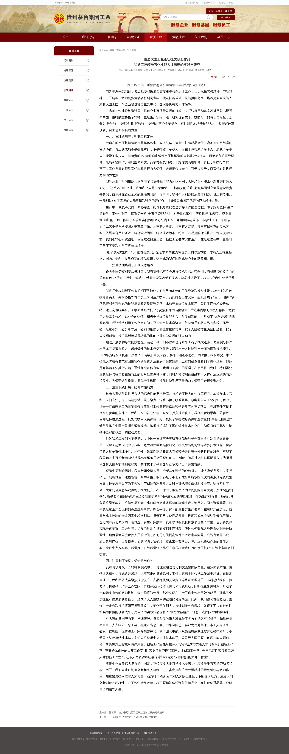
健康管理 (68, 70)
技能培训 (68, 80)
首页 (65, 37)
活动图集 (68, 60)
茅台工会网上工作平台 (220, 11)
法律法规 (133, 37)
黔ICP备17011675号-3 (133, 739)
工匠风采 (68, 110)
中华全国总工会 (132, 733)
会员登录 (226, 17)
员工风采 (68, 120)
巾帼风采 (68, 130)
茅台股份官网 (208, 3)
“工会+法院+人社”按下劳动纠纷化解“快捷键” (133, 717)
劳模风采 (68, 100)
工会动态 (110, 37)
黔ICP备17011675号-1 (87, 739)
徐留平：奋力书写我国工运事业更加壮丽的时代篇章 (136, 712)
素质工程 (155, 37)
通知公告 (88, 37)
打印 (215, 77)
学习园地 (68, 90)
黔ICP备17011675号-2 (110, 739)
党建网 (222, 3)
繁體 (231, 3)
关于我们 (201, 37)
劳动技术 (178, 37)
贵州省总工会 (150, 733)
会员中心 (223, 37)
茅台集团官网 (191, 3)
